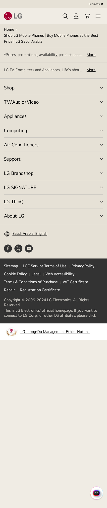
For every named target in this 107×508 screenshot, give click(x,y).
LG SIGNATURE (20, 187)
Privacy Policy (82, 265)
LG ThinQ (13, 201)
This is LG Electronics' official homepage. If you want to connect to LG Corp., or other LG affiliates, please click (53, 313)
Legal (36, 273)
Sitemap (11, 265)
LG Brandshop (18, 173)
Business (94, 4)
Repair (9, 289)
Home (9, 29)
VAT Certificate (75, 281)
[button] (65, 16)
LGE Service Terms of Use (44, 265)
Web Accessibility (60, 273)
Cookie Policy (15, 273)
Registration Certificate (40, 289)
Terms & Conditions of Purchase (31, 281)
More (91, 54)
